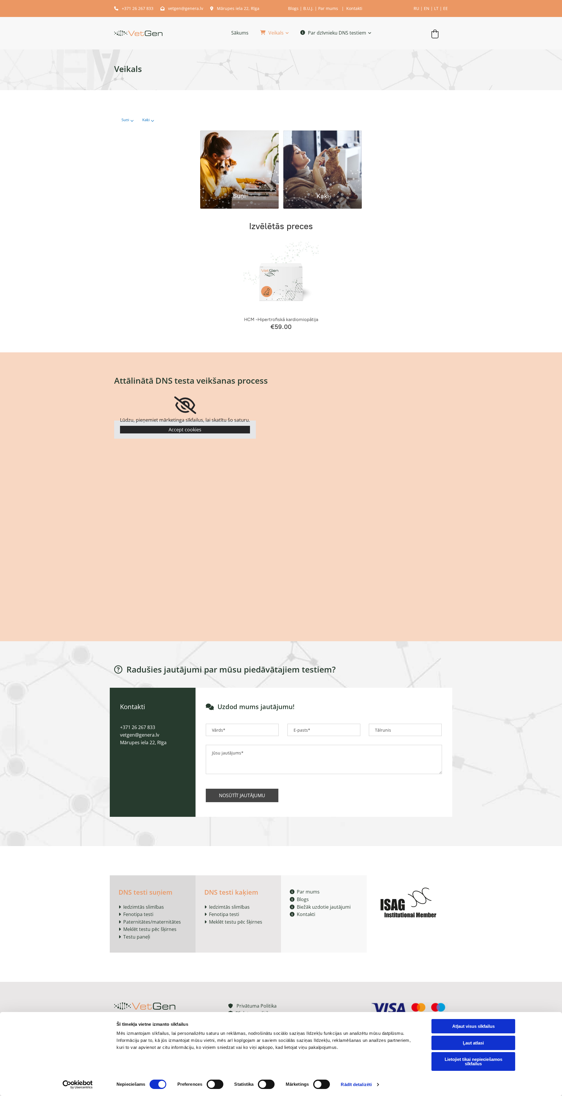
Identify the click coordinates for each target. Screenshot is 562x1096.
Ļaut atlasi (473, 1042)
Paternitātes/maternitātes (152, 922)
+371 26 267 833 (134, 8)
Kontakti (354, 8)
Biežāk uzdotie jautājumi (320, 907)
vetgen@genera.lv (181, 8)
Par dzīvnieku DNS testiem (337, 33)
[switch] (215, 1084)
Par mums (328, 8)
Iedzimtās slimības (143, 907)
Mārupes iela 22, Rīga (234, 8)
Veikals (276, 33)
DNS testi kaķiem (231, 892)
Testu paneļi (136, 937)
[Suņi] (239, 158)
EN (426, 8)
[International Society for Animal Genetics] (409, 901)
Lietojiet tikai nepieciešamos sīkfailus (473, 1061)
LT (436, 8)
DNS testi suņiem (145, 892)
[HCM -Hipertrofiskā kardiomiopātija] (281, 275)
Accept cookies (185, 429)
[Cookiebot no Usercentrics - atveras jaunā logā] (77, 1084)
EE (445, 8)
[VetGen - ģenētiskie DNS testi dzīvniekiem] (138, 33)
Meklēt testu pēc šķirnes (150, 929)
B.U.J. (308, 8)
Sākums (240, 33)
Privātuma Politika (252, 1006)
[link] (269, 33)
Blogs (293, 8)
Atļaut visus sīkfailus (473, 1026)
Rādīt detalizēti (356, 1084)
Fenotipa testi (138, 914)
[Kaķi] (322, 158)
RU (416, 8)
